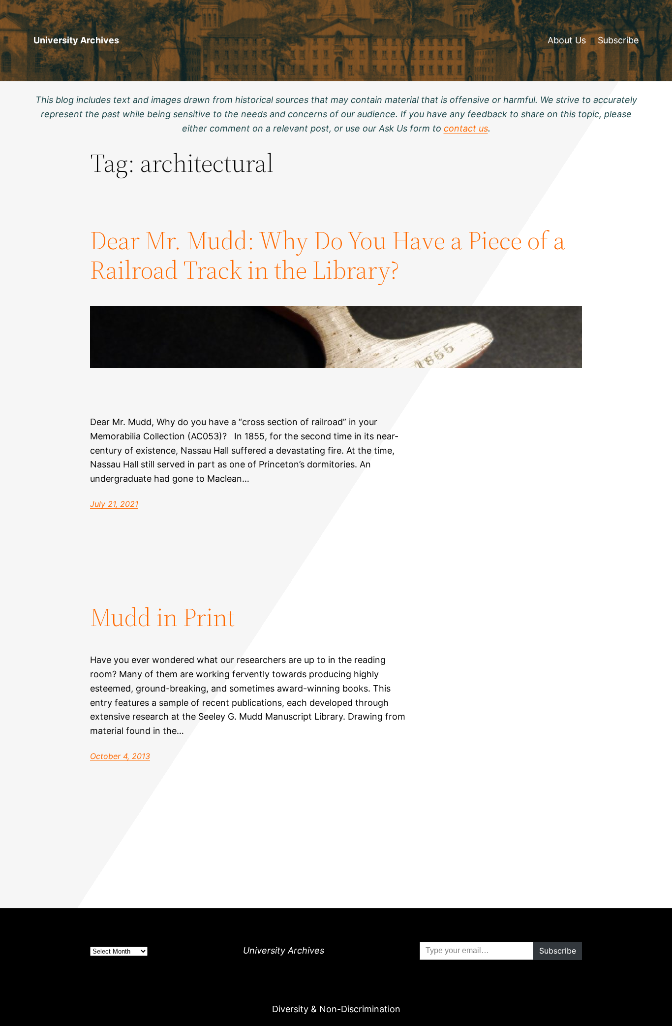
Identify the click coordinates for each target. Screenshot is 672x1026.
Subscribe (618, 40)
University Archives (76, 40)
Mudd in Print (162, 617)
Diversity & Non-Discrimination (336, 1009)
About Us (567, 40)
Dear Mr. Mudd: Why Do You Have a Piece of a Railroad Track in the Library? (327, 255)
